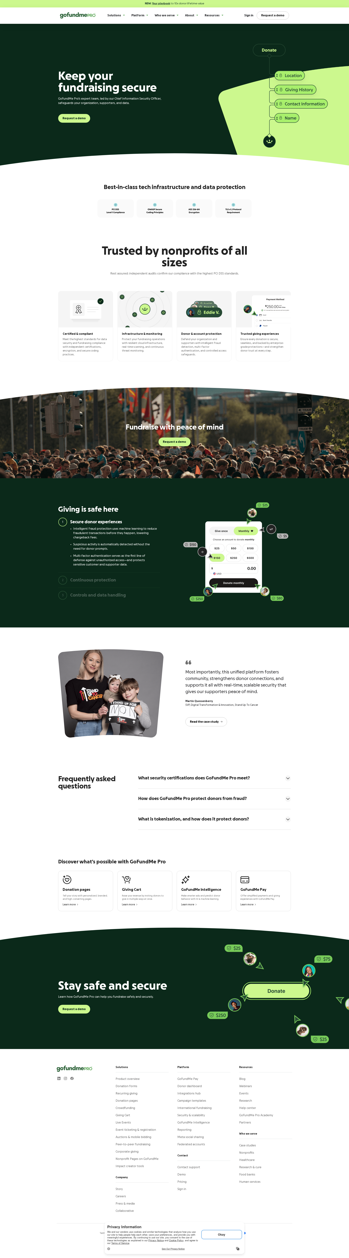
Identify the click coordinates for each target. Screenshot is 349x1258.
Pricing (181, 1181)
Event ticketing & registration (136, 1129)
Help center (247, 1108)
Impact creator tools (130, 1166)
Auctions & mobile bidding (133, 1137)
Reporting (184, 1129)
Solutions (114, 15)
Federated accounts (191, 1144)
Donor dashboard (189, 1086)
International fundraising (194, 1108)
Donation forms (126, 1086)
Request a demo (74, 118)
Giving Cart (123, 1115)
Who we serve (165, 15)
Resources (212, 15)
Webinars (245, 1086)
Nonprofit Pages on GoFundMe (137, 1158)
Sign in (248, 15)
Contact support (188, 1167)
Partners (245, 1122)
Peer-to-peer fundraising (133, 1144)
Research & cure (250, 1167)
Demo (181, 1174)
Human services (249, 1181)
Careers (121, 1196)
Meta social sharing (190, 1137)
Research (245, 1100)
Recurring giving (126, 1093)
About (189, 15)
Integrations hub (189, 1093)
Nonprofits (246, 1152)
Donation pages (127, 1100)
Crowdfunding (125, 1108)
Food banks (247, 1174)
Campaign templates (191, 1100)
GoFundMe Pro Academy (256, 1115)
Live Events (123, 1122)
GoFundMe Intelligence (193, 1122)
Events (243, 1093)
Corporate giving (127, 1151)
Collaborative (125, 1210)
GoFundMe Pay (187, 1079)
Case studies (247, 1145)
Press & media (125, 1203)
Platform (137, 15)
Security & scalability (191, 1115)
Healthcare (247, 1160)
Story (119, 1189)
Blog (242, 1079)
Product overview (128, 1079)
